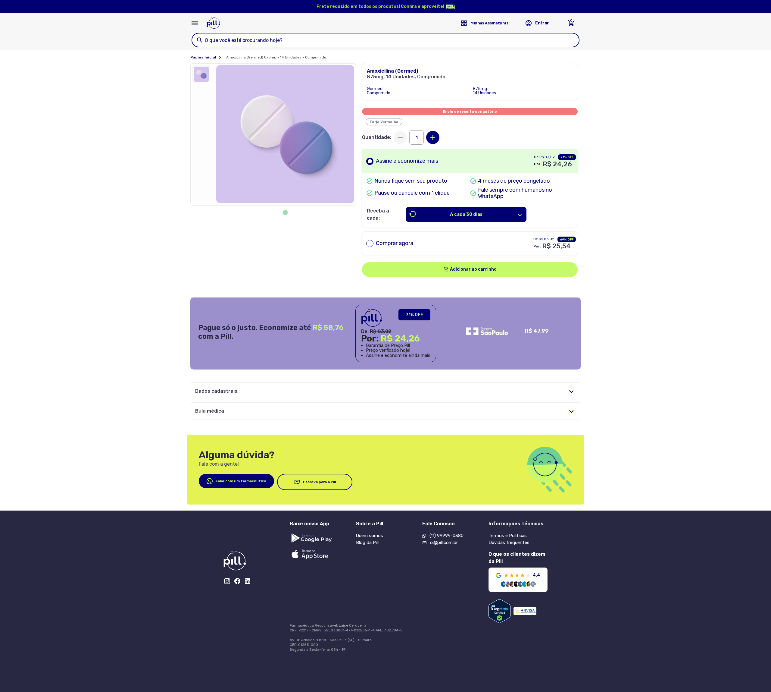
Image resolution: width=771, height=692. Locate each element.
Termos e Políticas (508, 535)
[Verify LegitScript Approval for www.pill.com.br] (499, 611)
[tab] (285, 212)
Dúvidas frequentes (509, 542)
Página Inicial (203, 57)
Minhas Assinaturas (489, 23)
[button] (202, 75)
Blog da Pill (367, 542)
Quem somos (369, 535)
